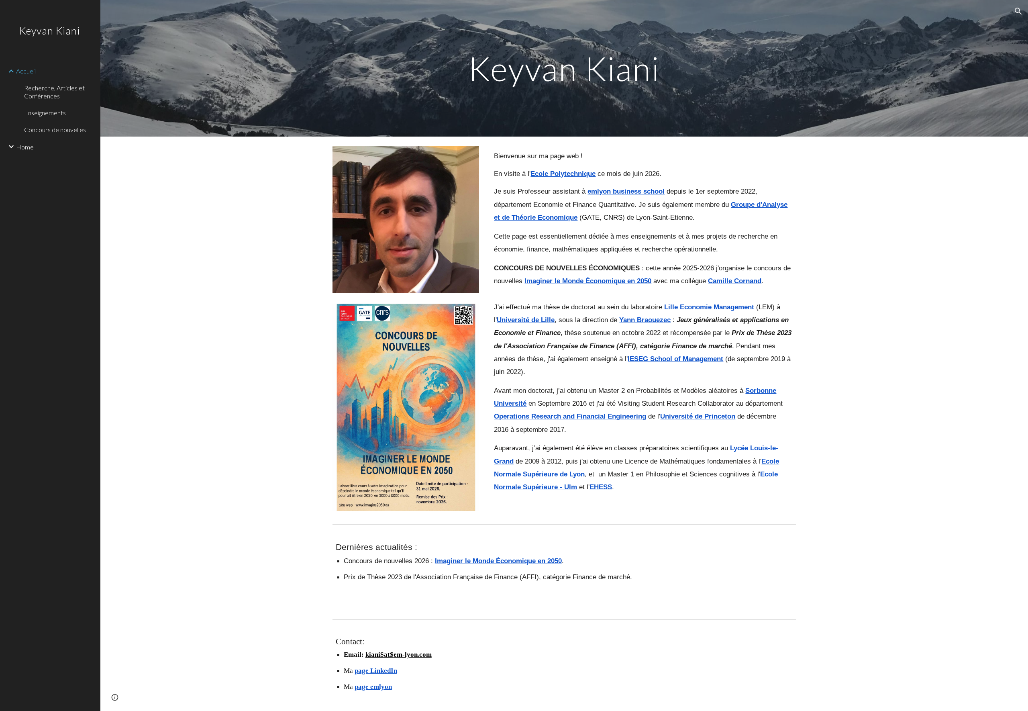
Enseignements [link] (45, 112)
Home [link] (25, 147)
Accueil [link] (26, 71)
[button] (1018, 11)
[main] (564, 68)
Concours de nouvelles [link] (55, 129)
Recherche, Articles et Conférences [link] (54, 91)
